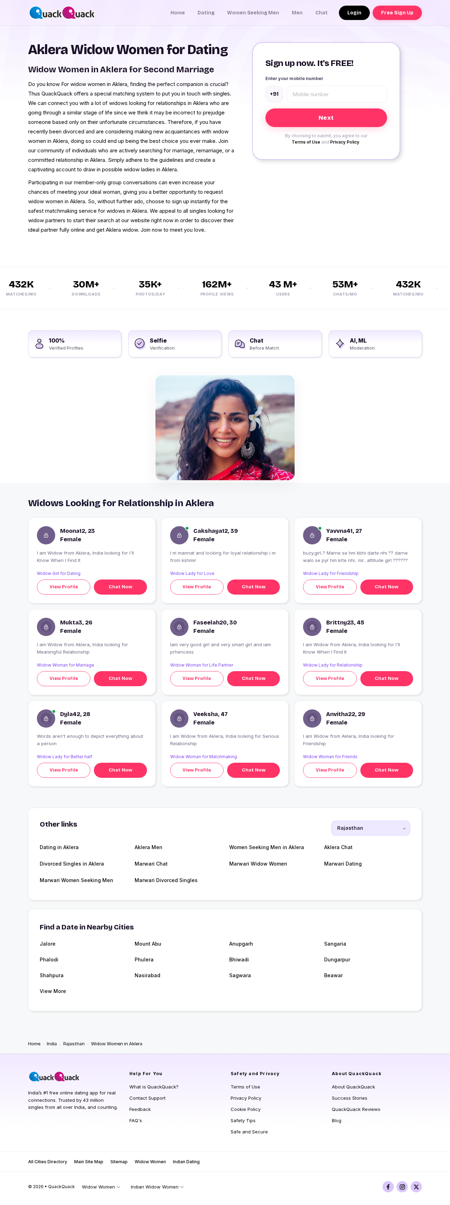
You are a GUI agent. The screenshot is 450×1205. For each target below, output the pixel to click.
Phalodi (49, 959)
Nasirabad (147, 975)
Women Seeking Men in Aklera (266, 847)
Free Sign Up (397, 13)
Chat (321, 13)
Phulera (144, 959)
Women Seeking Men (253, 13)
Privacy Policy (344, 142)
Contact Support (147, 1098)
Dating (206, 13)
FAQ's (135, 1120)
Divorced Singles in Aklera (72, 864)
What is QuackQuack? (154, 1087)
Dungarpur (337, 959)
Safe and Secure (249, 1131)
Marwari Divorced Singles (166, 880)
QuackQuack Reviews (356, 1109)
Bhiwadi (239, 959)
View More (53, 991)
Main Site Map (88, 1161)
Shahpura (52, 975)
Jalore (48, 944)
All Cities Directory (47, 1161)
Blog (336, 1120)
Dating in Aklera (59, 847)
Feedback (140, 1109)
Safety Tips (243, 1120)
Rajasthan (74, 1044)
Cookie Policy (246, 1109)
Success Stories (349, 1098)
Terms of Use (306, 142)
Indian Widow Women (155, 1187)
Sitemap (119, 1161)
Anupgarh (241, 944)
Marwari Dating (343, 864)
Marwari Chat (151, 864)
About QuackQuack (353, 1087)
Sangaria (335, 944)
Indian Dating (186, 1161)
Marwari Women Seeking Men (76, 880)
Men (297, 13)
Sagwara (240, 975)
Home (178, 13)
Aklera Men (148, 847)
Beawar (333, 975)
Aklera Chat (338, 847)
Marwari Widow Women (258, 864)
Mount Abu (148, 944)
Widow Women (150, 1161)
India (52, 1044)
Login (354, 13)
